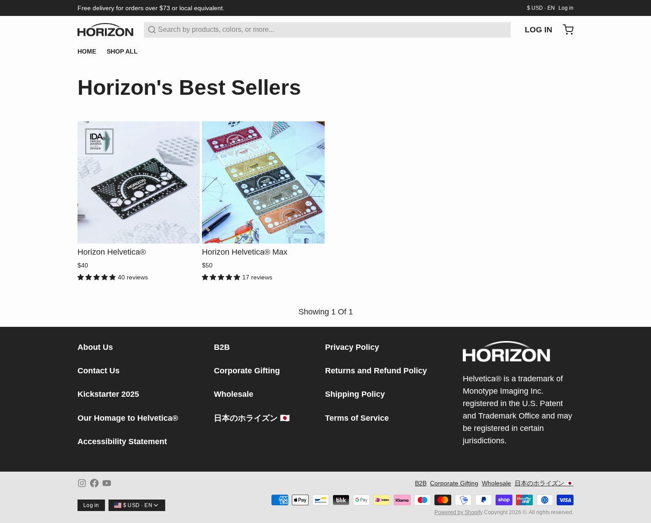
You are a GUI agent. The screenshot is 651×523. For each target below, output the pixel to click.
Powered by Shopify (458, 512)
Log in (566, 8)
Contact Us (99, 370)
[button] (139, 230)
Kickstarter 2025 (108, 394)
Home (87, 51)
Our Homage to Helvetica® (128, 418)
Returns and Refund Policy (376, 370)
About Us (95, 347)
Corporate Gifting (247, 370)
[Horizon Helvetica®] (139, 182)
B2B (222, 347)
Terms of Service (357, 418)
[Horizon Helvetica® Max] (263, 182)
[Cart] (565, 29)
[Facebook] (94, 483)
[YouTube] (106, 483)
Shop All (122, 51)
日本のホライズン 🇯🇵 (252, 418)
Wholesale (233, 394)
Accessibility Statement (122, 441)
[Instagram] (82, 483)
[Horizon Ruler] (105, 29)
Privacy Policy (352, 347)
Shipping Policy (355, 394)
